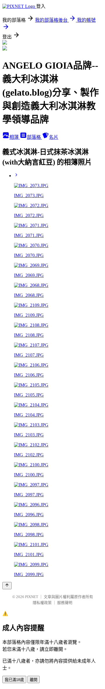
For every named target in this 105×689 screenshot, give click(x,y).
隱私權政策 (42, 602)
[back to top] (7, 585)
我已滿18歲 (14, 680)
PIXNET (31, 597)
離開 (33, 680)
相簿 (14, 137)
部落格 (34, 137)
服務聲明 (64, 602)
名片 (53, 137)
